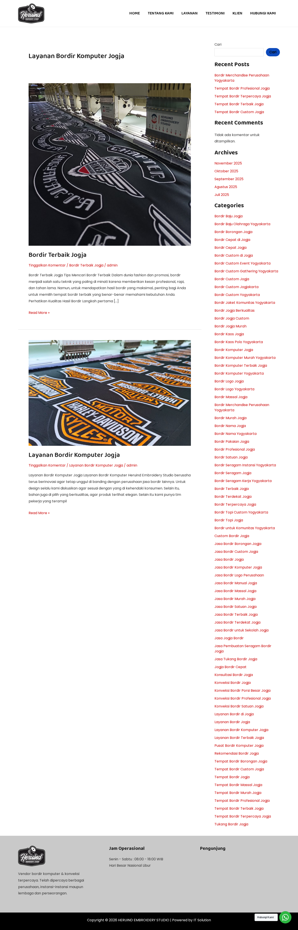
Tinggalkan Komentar (47, 265)
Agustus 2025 (225, 186)
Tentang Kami (161, 13)
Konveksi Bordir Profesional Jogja (242, 698)
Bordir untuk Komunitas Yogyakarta (244, 528)
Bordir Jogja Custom (231, 318)
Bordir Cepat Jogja (230, 247)
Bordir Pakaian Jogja (231, 441)
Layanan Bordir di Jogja (234, 714)
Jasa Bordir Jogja (229, 559)
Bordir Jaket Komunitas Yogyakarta (244, 302)
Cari (217, 44)
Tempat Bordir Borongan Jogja (240, 761)
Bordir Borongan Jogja (233, 231)
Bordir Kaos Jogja (229, 334)
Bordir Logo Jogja (229, 381)
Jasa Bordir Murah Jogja (234, 598)
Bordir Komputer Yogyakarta (239, 373)
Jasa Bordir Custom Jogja (236, 551)
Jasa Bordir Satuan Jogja (235, 606)
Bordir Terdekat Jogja (233, 496)
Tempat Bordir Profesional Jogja (242, 88)
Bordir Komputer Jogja (233, 349)
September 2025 (228, 179)
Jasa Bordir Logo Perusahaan (239, 575)
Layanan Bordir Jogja (232, 721)
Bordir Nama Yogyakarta (235, 433)
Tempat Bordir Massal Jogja (238, 784)
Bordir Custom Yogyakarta (237, 294)
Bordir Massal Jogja (230, 396)
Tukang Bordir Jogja (231, 824)
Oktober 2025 (226, 171)
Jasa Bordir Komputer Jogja (238, 567)
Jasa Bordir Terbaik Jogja (236, 614)
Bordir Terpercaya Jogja (235, 504)
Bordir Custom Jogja (231, 279)
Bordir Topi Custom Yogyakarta (241, 512)
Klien (237, 13)
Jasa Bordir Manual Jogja (235, 583)
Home (134, 13)
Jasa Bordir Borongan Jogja (237, 543)
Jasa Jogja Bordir (229, 638)
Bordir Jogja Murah (230, 326)
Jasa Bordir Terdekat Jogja (237, 622)
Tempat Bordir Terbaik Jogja (239, 104)
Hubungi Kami (263, 13)
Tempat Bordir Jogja (232, 777)
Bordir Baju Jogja (228, 216)
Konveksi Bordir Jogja (232, 682)
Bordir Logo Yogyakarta (234, 389)
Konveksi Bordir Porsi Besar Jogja (242, 690)
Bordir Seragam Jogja (232, 472)
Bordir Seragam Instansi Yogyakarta (245, 465)
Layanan (190, 13)
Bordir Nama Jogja (230, 425)
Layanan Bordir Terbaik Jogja (239, 737)
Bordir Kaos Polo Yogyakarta (238, 341)
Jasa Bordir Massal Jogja (235, 590)
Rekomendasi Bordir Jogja (236, 753)
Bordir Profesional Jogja (234, 449)
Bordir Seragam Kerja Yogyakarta (243, 480)
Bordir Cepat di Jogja (232, 239)
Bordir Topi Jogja (228, 520)
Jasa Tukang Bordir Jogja (235, 659)
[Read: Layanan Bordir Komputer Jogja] (110, 392)
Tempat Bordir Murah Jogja (237, 792)
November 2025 (228, 163)
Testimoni (215, 13)
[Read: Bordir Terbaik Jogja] (110, 164)
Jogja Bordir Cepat (230, 666)
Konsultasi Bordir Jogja (233, 674)
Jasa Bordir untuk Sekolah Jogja (241, 630)
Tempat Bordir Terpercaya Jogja (242, 96)
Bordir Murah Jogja (230, 417)
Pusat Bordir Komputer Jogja (239, 745)
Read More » (39, 312)
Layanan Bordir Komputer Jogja (74, 455)
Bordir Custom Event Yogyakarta (242, 263)
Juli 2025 (221, 194)
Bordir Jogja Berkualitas (234, 310)
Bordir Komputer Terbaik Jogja (240, 365)
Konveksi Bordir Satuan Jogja (239, 706)
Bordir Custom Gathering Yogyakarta (246, 271)
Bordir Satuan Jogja (231, 457)
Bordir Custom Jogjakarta (236, 286)
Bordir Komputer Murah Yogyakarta (245, 357)
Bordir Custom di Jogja (233, 255)
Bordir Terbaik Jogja (58, 255)
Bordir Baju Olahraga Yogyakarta (242, 223)
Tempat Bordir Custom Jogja (239, 111)
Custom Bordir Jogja (231, 535)
